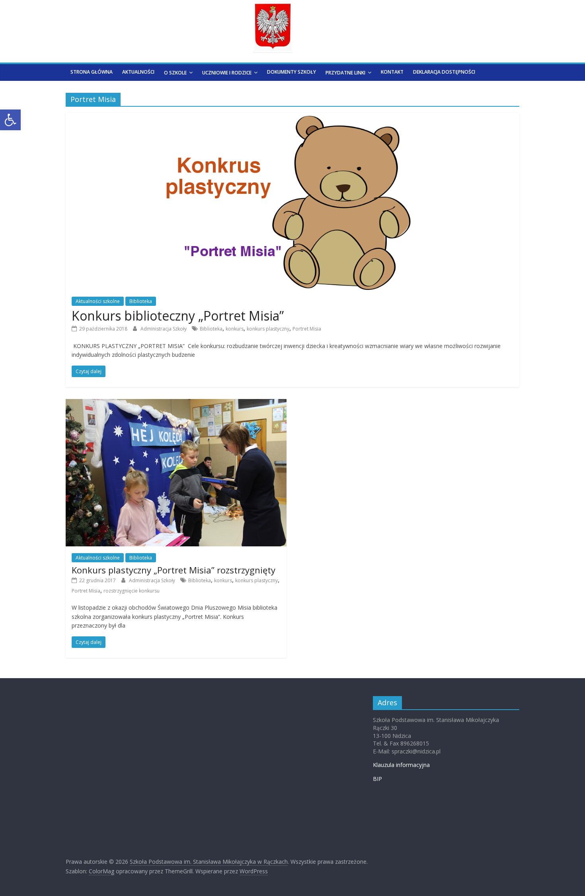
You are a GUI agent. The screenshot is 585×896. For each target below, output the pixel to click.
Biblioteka (140, 301)
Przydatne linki (345, 72)
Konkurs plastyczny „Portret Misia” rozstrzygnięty (173, 570)
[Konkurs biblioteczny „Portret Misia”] (292, 117)
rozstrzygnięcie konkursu (131, 590)
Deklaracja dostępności (444, 71)
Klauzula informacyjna (401, 765)
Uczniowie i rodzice (227, 72)
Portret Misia (306, 328)
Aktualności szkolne (98, 301)
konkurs (235, 328)
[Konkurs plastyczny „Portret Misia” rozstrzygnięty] (176, 403)
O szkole (175, 72)
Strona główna (91, 71)
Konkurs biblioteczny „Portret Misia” (178, 315)
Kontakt (392, 71)
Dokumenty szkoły (291, 71)
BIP (377, 779)
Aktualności (138, 71)
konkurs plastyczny (268, 328)
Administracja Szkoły (164, 328)
